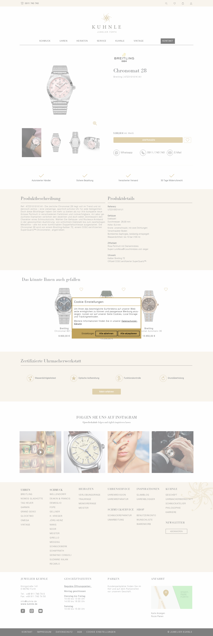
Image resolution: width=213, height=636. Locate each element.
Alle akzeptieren (128, 333)
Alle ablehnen (106, 333)
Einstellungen (88, 334)
